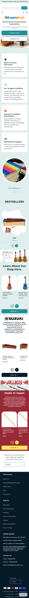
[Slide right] (18, 192)
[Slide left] (11, 192)
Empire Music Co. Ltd (12, 591)
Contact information (20, 596)
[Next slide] (16, 245)
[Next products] (17, 306)
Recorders (6, 505)
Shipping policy (9, 596)
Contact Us (6, 494)
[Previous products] (12, 306)
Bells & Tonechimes (9, 524)
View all (13, 311)
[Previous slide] (12, 245)
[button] (2, 12)
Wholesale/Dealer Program (11, 483)
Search (24, 8)
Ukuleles (6, 512)
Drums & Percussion (9, 516)
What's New (7, 486)
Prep (10, 269)
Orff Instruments (8, 509)
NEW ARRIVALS (13, 188)
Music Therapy (7, 528)
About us (6, 479)
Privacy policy (10, 594)
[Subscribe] (22, 464)
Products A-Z (14, 39)
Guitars (5, 520)
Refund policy (23, 591)
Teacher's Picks (14, 33)
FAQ (4, 490)
